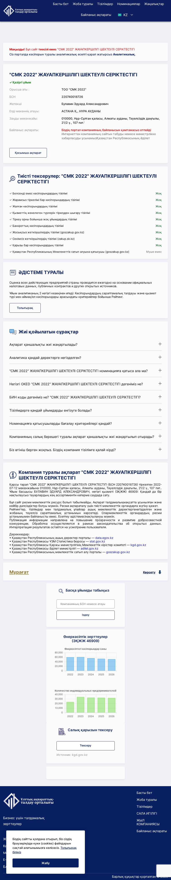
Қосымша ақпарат (28, 152)
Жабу (45, 863)
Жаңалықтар (154, 4)
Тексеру (85, 745)
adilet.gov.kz (89, 548)
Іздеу (85, 614)
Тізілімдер (105, 4)
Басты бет (61, 4)
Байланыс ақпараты (96, 15)
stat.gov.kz (97, 541)
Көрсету (149, 572)
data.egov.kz (104, 537)
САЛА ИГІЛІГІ (147, 813)
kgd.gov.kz (138, 545)
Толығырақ (25, 308)
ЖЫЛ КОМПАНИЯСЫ (148, 822)
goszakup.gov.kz (118, 552)
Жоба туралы (83, 4)
